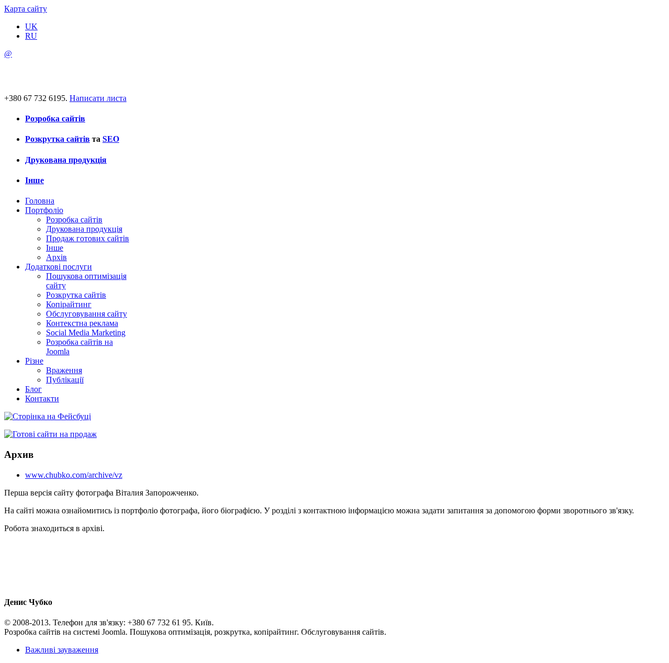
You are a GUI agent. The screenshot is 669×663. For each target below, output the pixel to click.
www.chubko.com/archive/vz (73, 474)
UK (31, 26)
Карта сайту (25, 8)
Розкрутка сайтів (57, 138)
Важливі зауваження (61, 649)
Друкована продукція (66, 159)
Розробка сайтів (55, 118)
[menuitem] (39, 200)
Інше (34, 180)
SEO (110, 138)
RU (31, 35)
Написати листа (98, 98)
